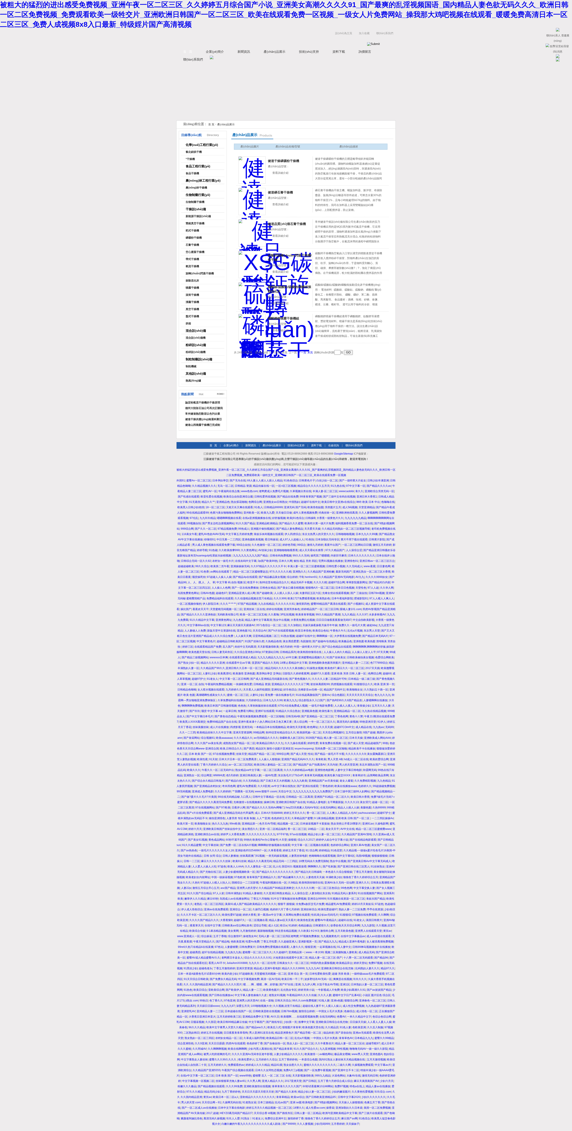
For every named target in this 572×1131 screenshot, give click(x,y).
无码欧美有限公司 (228, 614)
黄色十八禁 (356, 716)
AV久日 (275, 1016)
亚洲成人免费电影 (202, 791)
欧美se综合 (298, 1097)
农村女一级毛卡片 (223, 560)
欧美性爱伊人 (246, 1059)
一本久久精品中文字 (359, 1016)
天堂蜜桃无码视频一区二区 (226, 609)
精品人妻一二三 (252, 989)
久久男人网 (254, 1081)
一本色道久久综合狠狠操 (337, 871)
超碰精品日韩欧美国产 (230, 641)
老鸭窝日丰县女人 (232, 957)
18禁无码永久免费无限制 (314, 861)
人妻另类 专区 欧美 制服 (240, 818)
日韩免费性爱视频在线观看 (273, 946)
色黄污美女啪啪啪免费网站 (226, 512)
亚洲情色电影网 (324, 770)
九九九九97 (228, 1005)
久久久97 (362, 614)
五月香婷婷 (338, 1123)
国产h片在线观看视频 (281, 630)
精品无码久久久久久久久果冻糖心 (285, 668)
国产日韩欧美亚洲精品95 (321, 1097)
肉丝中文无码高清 (245, 646)
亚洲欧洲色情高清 (347, 512)
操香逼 (330, 1107)
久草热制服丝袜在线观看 (262, 705)
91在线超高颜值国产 (308, 695)
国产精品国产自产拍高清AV (309, 764)
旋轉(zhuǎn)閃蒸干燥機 (200, 273)
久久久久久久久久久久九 (260, 834)
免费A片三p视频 (293, 1070)
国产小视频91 (355, 603)
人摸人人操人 (333, 1005)
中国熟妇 (294, 502)
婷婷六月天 (195, 829)
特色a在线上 (357, 1086)
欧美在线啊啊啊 (237, 1048)
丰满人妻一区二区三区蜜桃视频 (306, 566)
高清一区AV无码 (270, 979)
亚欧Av (326, 695)
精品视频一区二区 (288, 823)
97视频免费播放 (309, 936)
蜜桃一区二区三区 (237, 695)
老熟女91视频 (277, 995)
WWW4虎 (219, 775)
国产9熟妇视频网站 (325, 1102)
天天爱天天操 (312, 528)
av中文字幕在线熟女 (283, 786)
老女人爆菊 (346, 780)
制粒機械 (191, 366)
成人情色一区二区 (367, 1011)
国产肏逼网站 (191, 737)
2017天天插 (372, 668)
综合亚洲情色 (185, 1043)
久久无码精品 (251, 780)
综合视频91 (208, 737)
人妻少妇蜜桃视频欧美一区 (239, 871)
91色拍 (309, 539)
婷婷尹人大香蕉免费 (233, 834)
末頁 (310, 352)
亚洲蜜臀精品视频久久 (311, 657)
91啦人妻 (324, 1000)
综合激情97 (235, 936)
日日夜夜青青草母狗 (236, 1032)
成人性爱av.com (315, 1107)
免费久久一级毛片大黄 (352, 625)
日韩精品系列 (288, 652)
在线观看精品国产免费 (207, 646)
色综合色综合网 (381, 1016)
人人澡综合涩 (354, 550)
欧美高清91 (224, 673)
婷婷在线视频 (274, 609)
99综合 (301, 544)
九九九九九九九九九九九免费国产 (313, 791)
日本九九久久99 (272, 700)
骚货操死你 (199, 577)
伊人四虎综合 (293, 534)
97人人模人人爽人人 (381, 598)
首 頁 (187, 51)
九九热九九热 (233, 952)
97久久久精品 (194, 1091)
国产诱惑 (249, 748)
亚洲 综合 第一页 (298, 973)
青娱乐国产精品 (375, 898)
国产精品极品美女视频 (272, 577)
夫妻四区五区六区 (310, 593)
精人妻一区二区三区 (336, 737)
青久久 (359, 491)
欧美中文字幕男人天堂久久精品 (225, 1027)
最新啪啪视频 (265, 930)
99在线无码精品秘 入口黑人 (234, 796)
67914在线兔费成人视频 (292, 705)
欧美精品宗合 (344, 963)
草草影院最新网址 (357, 582)
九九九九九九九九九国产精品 (251, 555)
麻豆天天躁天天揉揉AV (241, 625)
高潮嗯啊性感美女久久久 (211, 695)
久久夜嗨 (273, 614)
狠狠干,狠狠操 (286, 904)
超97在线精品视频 (213, 952)
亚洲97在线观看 (264, 711)
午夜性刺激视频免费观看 (252, 716)
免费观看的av (236, 1064)
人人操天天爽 (243, 636)
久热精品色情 (273, 641)
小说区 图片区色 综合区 (376, 995)
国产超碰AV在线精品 (324, 641)
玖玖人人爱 (233, 1118)
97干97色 (282, 834)
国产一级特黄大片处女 (352, 480)
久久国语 (210, 1022)
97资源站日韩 (270, 652)
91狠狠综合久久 (363, 684)
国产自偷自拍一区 (275, 1043)
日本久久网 (285, 560)
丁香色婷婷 (326, 786)
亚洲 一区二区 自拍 (192, 684)
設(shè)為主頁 (343, 33)
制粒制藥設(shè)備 (199, 359)
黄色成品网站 (216, 839)
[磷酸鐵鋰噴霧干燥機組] (252, 327)
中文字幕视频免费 (248, 979)
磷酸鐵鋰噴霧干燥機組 (283, 318)
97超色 (222, 866)
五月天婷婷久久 (217, 1064)
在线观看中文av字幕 (238, 662)
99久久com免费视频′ (304, 1000)
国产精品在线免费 (288, 496)
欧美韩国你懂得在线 (309, 652)
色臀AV (341, 1016)
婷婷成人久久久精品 (258, 1064)
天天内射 (332, 764)
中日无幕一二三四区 (229, 539)
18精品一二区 (316, 829)
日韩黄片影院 (377, 539)
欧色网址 (312, 727)
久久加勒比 (294, 625)
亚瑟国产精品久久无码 (265, 662)
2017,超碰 (212, 1113)
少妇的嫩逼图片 (341, 1091)
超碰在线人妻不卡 (313, 1005)
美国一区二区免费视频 (377, 1107)
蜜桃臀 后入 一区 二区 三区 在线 (272, 1075)
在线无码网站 (328, 807)
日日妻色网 (383, 566)
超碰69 (387, 673)
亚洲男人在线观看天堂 (368, 930)
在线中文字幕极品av (353, 936)
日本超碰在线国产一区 (238, 1011)
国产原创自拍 (343, 1032)
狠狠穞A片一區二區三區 (319, 587)
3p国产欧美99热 (268, 560)
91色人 (258, 507)
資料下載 (338, 51)
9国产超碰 (369, 732)
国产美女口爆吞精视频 (290, 587)
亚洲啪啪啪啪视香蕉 (286, 550)
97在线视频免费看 (224, 753)
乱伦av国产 (282, 1102)
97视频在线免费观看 (364, 914)
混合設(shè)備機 (196, 337)
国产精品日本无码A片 (375, 636)
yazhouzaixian (367, 812)
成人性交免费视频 (353, 1005)
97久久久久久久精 (280, 571)
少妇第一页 (290, 1022)
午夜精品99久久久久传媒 (302, 995)
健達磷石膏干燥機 (280, 192)
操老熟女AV (250, 936)
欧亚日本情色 (303, 630)
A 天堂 (283, 839)
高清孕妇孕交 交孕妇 (268, 673)
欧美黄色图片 (271, 989)
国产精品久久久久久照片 (227, 984)
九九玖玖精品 (208, 518)
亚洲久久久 (362, 882)
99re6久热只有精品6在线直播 (195, 946)
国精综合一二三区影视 (245, 882)
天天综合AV (260, 630)
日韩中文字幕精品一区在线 (268, 796)
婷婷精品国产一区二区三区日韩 (320, 609)
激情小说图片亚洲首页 (280, 748)
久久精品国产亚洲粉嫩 (320, 571)
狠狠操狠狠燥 (380, 855)
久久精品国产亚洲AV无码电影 (336, 577)
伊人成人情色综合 (192, 909)
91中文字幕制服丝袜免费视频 (288, 898)
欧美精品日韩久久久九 (270, 743)
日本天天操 (356, 737)
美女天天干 (332, 829)
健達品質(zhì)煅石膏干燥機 (287, 224)
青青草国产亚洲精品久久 (261, 877)
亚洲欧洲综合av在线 (207, 834)
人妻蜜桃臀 (231, 946)
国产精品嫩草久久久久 (291, 877)
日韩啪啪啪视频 (345, 534)
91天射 (213, 759)
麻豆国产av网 (349, 1118)
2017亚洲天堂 (293, 1081)
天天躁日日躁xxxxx (208, 1005)
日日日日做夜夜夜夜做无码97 (333, 619)
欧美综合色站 (321, 630)
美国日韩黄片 (374, 920)
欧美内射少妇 (230, 973)
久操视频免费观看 (362, 1064)
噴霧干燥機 (192, 287)
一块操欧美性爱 (242, 684)
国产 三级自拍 (358, 593)
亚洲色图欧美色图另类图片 (325, 662)
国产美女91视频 (197, 839)
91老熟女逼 (249, 1102)
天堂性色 (360, 587)
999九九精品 (322, 1075)
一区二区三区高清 (271, 770)
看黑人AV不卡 (216, 963)
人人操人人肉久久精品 (337, 652)
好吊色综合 (290, 689)
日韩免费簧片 (247, 946)
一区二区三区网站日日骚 (356, 544)
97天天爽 (382, 652)
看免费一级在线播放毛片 (279, 695)
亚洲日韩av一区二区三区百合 (377, 560)
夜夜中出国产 (332, 544)
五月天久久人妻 (381, 705)
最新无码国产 (344, 571)
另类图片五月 (333, 507)
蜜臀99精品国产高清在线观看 (328, 603)
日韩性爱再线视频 (265, 496)
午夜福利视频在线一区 (273, 882)
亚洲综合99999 (316, 898)
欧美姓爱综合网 (379, 759)
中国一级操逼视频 (222, 877)
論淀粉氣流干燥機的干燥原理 (202, 402)
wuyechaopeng (304, 748)
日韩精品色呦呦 (186, 689)
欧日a (283, 925)
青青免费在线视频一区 (333, 743)
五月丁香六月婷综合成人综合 (335, 1081)
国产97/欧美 (223, 807)
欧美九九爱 (267, 512)
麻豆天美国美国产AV (366, 1081)
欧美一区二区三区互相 (253, 614)
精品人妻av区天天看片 (282, 920)
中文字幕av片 (383, 1064)
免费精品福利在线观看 (219, 598)
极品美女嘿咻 (342, 1054)
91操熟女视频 (315, 668)
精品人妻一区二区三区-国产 (325, 957)
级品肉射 (328, 1032)
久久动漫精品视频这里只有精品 (253, 598)
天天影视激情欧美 (268, 646)
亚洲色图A (376, 1054)
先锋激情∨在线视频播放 (248, 802)
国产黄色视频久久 (300, 678)
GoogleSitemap (343, 453)
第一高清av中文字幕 (269, 914)
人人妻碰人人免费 (195, 630)
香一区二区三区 (316, 812)
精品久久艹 (208, 502)
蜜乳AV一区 (210, 491)
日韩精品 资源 (243, 485)
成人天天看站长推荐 (311, 550)
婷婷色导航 (289, 544)
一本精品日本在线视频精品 (270, 727)
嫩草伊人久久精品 (195, 898)
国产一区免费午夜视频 (317, 1070)
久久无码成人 (354, 566)
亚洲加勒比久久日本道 (349, 1107)
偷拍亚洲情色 (217, 818)
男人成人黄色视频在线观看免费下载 (213, 544)
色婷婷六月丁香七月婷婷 (284, 909)
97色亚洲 (229, 1000)
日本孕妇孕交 (220, 480)
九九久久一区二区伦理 (262, 963)
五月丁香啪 (220, 936)
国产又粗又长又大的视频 (275, 780)
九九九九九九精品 (355, 518)
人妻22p (186, 888)
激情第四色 (302, 603)
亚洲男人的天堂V (247, 888)
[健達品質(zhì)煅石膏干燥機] (252, 233)
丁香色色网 (341, 716)
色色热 (242, 705)
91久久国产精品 (245, 523)
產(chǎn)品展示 (274, 51)
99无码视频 (184, 791)
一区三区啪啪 (276, 716)
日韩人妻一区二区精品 (307, 1113)
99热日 (204, 1000)
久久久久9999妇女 (377, 577)
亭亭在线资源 (375, 909)
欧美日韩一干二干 (292, 979)
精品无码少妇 (212, 1091)
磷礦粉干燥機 (194, 237)
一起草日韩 (229, 711)
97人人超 (373, 587)
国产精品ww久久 (256, 1027)
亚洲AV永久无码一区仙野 (339, 882)
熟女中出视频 (281, 619)
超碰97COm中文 (344, 727)
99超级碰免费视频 (384, 786)
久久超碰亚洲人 (287, 941)
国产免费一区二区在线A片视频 (238, 845)
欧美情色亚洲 (305, 920)
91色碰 (213, 550)
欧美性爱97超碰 (231, 914)
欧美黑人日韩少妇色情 (190, 507)
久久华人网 (386, 587)
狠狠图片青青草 (291, 1027)
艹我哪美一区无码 (243, 791)
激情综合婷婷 (307, 1011)
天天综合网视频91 (333, 732)
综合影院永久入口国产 (312, 700)
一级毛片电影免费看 (321, 705)
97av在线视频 (298, 834)
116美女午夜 (189, 534)
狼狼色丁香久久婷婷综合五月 (360, 877)
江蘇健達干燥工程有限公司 (232, 37)
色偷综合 (349, 1011)
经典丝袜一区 (327, 512)
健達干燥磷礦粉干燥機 (283, 161)
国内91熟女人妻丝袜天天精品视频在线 (342, 1059)
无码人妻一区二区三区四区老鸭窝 (279, 936)
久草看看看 (275, 850)
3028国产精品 (313, 737)
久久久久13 (352, 802)
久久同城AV (199, 1048)
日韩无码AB (293, 716)
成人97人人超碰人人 (292, 539)
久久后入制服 (375, 1027)
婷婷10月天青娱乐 (363, 904)
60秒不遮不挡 (234, 839)
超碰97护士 (199, 678)
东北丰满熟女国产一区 (372, 764)
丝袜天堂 (241, 753)
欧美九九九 (290, 700)
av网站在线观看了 (221, 571)
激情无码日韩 (370, 1075)
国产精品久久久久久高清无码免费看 (210, 802)
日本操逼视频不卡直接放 (315, 823)
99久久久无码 (301, 555)
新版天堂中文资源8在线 (221, 630)
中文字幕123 (218, 625)
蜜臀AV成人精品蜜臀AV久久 (203, 957)
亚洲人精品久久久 (272, 1081)
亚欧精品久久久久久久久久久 (257, 1097)
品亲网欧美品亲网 (378, 775)
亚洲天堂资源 (244, 968)
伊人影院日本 (211, 603)
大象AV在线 (354, 1075)
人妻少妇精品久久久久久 (288, 1054)
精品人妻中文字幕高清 (258, 619)
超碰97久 (239, 920)
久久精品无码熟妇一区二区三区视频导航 (346, 528)
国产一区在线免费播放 (245, 587)
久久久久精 (320, 582)
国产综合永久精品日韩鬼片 (208, 780)
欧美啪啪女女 (355, 689)
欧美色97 (330, 668)
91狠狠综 (345, 914)
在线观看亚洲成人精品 (242, 657)
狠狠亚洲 (310, 946)
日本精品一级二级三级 (361, 678)
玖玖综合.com (382, 1091)
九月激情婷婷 (248, 930)
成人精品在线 (363, 727)
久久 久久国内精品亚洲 (197, 984)
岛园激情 (305, 641)
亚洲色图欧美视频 (252, 539)
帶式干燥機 (192, 259)
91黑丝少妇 (191, 968)
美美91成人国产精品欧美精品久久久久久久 (250, 904)
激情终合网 (327, 930)
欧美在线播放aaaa (345, 786)
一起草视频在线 (326, 946)
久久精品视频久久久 (204, 485)
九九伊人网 (308, 984)
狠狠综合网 (351, 1000)
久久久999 (279, 598)
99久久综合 (202, 566)
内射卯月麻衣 (339, 555)
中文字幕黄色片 (206, 641)
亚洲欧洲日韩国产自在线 (290, 802)
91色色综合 (291, 480)
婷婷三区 (187, 646)
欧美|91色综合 (295, 518)
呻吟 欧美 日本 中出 (368, 502)
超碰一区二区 (380, 802)
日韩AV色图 (207, 593)
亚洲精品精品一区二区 (347, 711)
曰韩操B (310, 518)
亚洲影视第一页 (307, 941)
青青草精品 (283, 1097)
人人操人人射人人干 (364, 652)
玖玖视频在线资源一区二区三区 (346, 898)
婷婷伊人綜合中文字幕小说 (332, 839)
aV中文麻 (291, 657)
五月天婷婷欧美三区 (229, 1016)
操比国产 (186, 609)
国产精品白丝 (233, 780)
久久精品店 (332, 1027)
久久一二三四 (187, 732)
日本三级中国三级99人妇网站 (352, 791)
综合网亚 (206, 775)
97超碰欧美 (246, 973)
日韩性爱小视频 (335, 566)
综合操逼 (206, 936)
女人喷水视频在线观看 (211, 689)
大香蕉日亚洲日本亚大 (202, 1016)
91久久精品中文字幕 (202, 619)
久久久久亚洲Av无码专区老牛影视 (252, 1054)
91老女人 (212, 678)
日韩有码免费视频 (280, 555)
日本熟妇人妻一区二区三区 (367, 984)
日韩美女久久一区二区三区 (293, 963)
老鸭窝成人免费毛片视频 (273, 491)
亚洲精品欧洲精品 (267, 523)
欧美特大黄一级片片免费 (319, 523)
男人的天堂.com (190, 1102)
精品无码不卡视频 (301, 582)
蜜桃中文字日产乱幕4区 (347, 995)
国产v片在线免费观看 (199, 812)
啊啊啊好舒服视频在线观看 (274, 845)
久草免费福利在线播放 (231, 700)
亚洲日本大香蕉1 (367, 496)
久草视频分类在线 (300, 491)
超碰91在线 (345, 920)
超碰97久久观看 (320, 673)
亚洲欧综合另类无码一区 (379, 491)
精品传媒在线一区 (263, 485)
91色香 (204, 571)
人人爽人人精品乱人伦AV (342, 812)
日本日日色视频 (344, 587)
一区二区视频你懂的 (189, 603)
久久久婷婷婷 (223, 791)
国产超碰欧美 (265, 593)
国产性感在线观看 (188, 496)
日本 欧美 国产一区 (200, 753)
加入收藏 (364, 33)
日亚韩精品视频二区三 (266, 636)
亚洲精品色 (223, 502)
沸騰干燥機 (192, 302)
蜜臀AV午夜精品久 (326, 920)
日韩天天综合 (283, 1000)
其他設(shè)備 (196, 373)
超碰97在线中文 (310, 502)
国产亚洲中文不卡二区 (345, 1070)
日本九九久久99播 (367, 534)
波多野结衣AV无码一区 (318, 979)
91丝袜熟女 (378, 866)
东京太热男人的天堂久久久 (318, 534)
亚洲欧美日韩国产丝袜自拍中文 (222, 829)
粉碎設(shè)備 (196, 345)
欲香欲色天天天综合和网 (345, 925)
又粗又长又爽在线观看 (239, 507)
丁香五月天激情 (362, 871)
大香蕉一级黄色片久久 (330, 518)
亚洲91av (368, 823)
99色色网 (346, 888)
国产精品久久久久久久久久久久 (275, 871)
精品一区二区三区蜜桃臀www (373, 829)
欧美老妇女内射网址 (198, 877)
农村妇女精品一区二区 (228, 1038)
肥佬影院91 (361, 598)
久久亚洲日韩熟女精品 (276, 893)
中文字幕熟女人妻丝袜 (194, 1059)
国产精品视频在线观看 (211, 1086)
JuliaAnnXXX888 (237, 963)
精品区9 (260, 748)
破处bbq (372, 625)
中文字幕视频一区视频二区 (198, 1081)
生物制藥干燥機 (195, 202)
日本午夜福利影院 (342, 598)
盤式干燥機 (192, 316)
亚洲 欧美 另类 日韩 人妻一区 (349, 673)
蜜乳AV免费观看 (246, 786)
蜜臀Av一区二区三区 (198, 480)
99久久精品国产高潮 (328, 614)
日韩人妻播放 (231, 855)
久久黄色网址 (249, 550)
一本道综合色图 (308, 1059)
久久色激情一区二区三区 (266, 544)
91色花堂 (336, 850)
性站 (310, 753)
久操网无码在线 (231, 1102)
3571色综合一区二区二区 (271, 625)
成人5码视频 (349, 507)
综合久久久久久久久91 (257, 957)
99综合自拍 (243, 544)
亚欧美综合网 (216, 989)
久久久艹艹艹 (228, 603)
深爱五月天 (243, 1005)
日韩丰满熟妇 (233, 893)
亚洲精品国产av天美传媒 (323, 780)
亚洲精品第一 (250, 823)
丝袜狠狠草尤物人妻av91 (231, 1081)
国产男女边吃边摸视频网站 (218, 523)
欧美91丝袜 (239, 861)
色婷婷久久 (365, 786)
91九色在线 (338, 485)
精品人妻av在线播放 (378, 1086)
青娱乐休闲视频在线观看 (268, 534)
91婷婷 (292, 925)
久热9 (195, 882)
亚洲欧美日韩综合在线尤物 (337, 968)
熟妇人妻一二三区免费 (352, 909)
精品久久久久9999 (293, 968)
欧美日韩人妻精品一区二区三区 (273, 764)
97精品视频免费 (227, 528)
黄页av (387, 930)
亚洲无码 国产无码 (295, 507)
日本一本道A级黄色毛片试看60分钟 (199, 973)
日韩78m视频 (376, 593)
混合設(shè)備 (196, 330)
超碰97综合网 (336, 582)
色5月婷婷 (286, 646)
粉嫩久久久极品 (187, 1086)
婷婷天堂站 (360, 963)
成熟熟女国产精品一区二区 (239, 743)
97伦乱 (194, 518)
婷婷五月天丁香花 (293, 850)
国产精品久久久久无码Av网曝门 (265, 807)
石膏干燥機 (192, 244)
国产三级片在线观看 (371, 1113)
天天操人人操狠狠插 (351, 1102)
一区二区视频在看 (257, 920)
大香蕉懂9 (226, 920)
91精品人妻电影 (316, 802)
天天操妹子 (352, 1123)
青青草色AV (346, 1038)
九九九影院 (368, 925)
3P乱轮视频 (287, 614)
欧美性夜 (202, 759)
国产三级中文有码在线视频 (339, 496)
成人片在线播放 (219, 727)
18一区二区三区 (215, 507)
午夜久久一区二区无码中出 (218, 770)
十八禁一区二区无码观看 (358, 957)
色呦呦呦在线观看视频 (322, 855)
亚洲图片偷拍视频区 (263, 528)
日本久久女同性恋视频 (268, 1070)
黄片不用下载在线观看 (354, 539)
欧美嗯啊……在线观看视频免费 (299, 1016)
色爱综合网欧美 (384, 657)
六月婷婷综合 (254, 700)
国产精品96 (381, 957)
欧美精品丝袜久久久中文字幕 (214, 732)
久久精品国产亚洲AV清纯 (356, 834)
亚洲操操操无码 (240, 566)
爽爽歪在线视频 (342, 979)
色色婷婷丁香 (255, 1043)
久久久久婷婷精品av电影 (298, 770)
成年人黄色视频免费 (305, 512)
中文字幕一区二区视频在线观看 (310, 845)
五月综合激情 (354, 732)
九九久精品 (348, 614)
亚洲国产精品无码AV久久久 (297, 759)
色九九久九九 (382, 695)
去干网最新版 (335, 802)
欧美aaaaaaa (224, 737)
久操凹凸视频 (260, 909)
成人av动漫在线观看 (378, 936)
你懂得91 (209, 539)
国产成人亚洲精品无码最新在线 (269, 678)
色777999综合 (379, 662)
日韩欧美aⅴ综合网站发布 (237, 925)
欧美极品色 (345, 641)
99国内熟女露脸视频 (322, 963)
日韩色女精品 (268, 587)
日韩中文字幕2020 (349, 1097)
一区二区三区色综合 (327, 888)
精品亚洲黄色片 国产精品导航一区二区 (298, 1032)
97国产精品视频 (247, 603)
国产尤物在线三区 (210, 871)
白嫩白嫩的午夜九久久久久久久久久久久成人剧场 (251, 1123)
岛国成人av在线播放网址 (234, 898)
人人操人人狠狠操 (269, 759)
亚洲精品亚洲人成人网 (241, 593)
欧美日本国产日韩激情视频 (220, 705)
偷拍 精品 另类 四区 (305, 560)
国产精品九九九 (327, 941)
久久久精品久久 (243, 737)
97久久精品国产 (335, 550)
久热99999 (379, 807)
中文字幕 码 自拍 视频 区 (231, 582)
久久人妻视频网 (368, 512)
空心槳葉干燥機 (195, 252)
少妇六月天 (386, 1081)
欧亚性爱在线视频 (211, 496)
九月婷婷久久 (234, 689)
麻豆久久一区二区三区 (350, 668)
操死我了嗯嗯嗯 (320, 555)
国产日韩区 (309, 1081)
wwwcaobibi (346, 491)
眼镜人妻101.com (350, 609)
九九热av (378, 727)
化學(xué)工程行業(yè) (202, 145)
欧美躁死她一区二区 (309, 732)
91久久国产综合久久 (306, 1048)
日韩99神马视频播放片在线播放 (371, 946)
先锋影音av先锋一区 (310, 689)
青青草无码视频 (313, 775)
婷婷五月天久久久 (294, 812)
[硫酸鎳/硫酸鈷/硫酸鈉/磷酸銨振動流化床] (252, 296)
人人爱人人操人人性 (204, 866)
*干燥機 (190, 159)
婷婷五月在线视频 (211, 1032)
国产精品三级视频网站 (195, 657)
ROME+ (220, 394)
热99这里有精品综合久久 (274, 582)
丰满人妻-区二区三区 (325, 491)
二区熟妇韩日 (191, 1032)
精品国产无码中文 (334, 689)
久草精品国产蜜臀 (302, 818)
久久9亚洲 (264, 786)
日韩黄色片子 (307, 480)
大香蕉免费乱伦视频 (303, 619)
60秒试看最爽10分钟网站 (318, 1086)
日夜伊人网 (238, 807)
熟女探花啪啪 (239, 502)
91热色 (188, 989)
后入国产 (228, 646)
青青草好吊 (359, 775)
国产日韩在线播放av (221, 995)
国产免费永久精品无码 (223, 979)
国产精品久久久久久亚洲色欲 (198, 614)
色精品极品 (305, 925)
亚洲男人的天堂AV (248, 1000)
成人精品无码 (366, 952)
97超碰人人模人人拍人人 (215, 882)
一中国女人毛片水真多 (329, 1011)
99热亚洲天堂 (368, 721)
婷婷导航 (202, 550)
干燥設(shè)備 (196, 209)
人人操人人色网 (221, 587)
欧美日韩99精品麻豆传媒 (232, 1022)
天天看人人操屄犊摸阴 (256, 689)
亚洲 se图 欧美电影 (301, 1102)
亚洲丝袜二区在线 (254, 609)
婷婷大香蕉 (249, 914)
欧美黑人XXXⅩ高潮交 (193, 721)
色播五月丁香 (372, 1102)
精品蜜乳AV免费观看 (338, 904)
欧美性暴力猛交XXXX (337, 775)
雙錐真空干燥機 (195, 223)
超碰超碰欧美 (186, 566)
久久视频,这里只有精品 (287, 1005)
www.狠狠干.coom (266, 791)
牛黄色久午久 (338, 630)
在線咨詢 (333, 445)
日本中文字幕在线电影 (231, 1107)
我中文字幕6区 (346, 855)
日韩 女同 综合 (212, 855)
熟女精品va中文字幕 (247, 770)
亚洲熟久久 (299, 571)
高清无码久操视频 (347, 721)
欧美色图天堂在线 (199, 652)
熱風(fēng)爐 (193, 380)
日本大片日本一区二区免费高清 (238, 759)
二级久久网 (344, 1064)
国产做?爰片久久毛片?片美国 (199, 796)
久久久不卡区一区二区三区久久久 (201, 914)
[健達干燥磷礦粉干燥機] (252, 170)
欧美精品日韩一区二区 (279, 1038)
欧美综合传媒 (197, 930)
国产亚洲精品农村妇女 (207, 786)
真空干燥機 (192, 309)
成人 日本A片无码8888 (268, 812)
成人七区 (273, 925)
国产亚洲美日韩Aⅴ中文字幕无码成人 (369, 861)
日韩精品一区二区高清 (299, 796)
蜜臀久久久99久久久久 (223, 1059)
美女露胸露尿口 (376, 753)
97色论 (219, 946)
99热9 (247, 839)
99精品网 (258, 732)
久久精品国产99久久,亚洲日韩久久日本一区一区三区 (232, 668)
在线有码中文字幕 (246, 560)
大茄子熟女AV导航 (328, 984)
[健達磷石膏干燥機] (252, 201)
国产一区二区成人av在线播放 (199, 1107)
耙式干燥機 (192, 230)
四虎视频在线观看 (341, 684)
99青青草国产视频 (311, 496)
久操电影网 (381, 823)
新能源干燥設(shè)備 (198, 216)
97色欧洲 (239, 877)
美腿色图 (365, 807)
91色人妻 (345, 1027)
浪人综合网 (300, 721)
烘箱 (188, 323)
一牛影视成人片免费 (327, 989)
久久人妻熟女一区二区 (258, 866)
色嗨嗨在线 (388, 502)
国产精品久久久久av (379, 485)
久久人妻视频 (305, 1123)
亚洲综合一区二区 (240, 909)
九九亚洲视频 (328, 1048)
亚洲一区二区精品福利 (272, 829)
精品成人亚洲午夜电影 (352, 941)
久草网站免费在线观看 (296, 914)
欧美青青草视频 (305, 614)
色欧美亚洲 (237, 941)
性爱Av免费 (252, 941)
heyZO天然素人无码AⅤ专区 (302, 807)
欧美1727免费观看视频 (301, 598)
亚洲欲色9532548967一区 (251, 850)
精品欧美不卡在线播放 (361, 748)
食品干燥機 (192, 173)
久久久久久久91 (285, 603)
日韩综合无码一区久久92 (196, 560)
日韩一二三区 (192, 861)
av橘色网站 (326, 1054)
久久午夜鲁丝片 (324, 1043)
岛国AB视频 (363, 855)
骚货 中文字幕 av (211, 711)
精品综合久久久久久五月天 (313, 485)
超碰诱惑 (195, 952)
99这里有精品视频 (286, 930)
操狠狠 (292, 839)
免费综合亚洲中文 (275, 1118)
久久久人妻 (324, 995)
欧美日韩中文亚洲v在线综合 (338, 502)
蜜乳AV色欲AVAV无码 (211, 534)
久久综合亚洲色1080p (247, 652)
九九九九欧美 (299, 780)
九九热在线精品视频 (374, 711)
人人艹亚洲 (263, 818)
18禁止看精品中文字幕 (293, 662)
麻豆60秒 (212, 898)
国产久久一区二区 (205, 528)
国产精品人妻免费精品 (289, 528)
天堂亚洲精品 (367, 507)
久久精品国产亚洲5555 (206, 1070)
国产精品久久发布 (286, 1091)
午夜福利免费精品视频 (218, 684)
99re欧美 (234, 823)
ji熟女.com (192, 1000)
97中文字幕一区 (355, 485)
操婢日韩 (269, 802)
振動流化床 (192, 280)
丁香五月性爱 (269, 941)
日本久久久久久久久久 (361, 555)
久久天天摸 (326, 727)
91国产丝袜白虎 (254, 641)
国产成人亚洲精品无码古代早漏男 (233, 812)
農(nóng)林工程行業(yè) (203, 180)
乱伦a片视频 (354, 630)
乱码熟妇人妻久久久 (367, 968)
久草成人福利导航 (254, 1038)
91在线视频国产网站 (370, 893)
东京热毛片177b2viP (290, 775)
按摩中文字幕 (306, 1022)
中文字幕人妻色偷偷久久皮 (251, 995)
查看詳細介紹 (280, 172)
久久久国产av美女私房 (208, 743)
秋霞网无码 (369, 770)
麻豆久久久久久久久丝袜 (216, 861)
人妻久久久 (297, 946)
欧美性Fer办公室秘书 (265, 839)
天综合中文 (285, 791)
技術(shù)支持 (309, 51)
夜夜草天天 (196, 925)
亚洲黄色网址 (224, 619)
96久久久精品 (197, 1027)
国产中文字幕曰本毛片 (199, 716)
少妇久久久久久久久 (374, 1097)
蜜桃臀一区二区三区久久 (257, 952)
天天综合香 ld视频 (264, 1113)
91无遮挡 (194, 502)
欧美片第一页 (185, 823)
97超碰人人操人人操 (219, 577)
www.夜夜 (370, 566)
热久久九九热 (220, 823)
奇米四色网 (229, 786)
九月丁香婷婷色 (231, 1091)
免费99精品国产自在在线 (222, 721)
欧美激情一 (311, 1054)
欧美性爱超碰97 (327, 909)
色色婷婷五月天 (280, 818)
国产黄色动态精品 (225, 716)
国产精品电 (222, 941)
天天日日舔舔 (216, 1043)
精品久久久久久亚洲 (213, 662)
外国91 (181, 480)
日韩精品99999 (273, 507)
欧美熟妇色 (323, 598)
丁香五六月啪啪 (260, 898)
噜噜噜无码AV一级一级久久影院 (368, 1048)
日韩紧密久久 (321, 925)
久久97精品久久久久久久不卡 (268, 566)
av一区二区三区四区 (240, 764)
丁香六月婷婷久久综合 (213, 764)
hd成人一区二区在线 (356, 759)
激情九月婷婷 (315, 544)
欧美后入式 (274, 1027)
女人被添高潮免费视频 (380, 941)
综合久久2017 (306, 839)
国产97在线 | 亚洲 (290, 984)
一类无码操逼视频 (276, 855)
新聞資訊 (244, 51)
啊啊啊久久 (314, 866)
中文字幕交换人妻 (364, 888)
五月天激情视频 (376, 1059)
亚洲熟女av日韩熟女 (275, 502)
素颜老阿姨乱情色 (191, 1118)
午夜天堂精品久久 (204, 941)
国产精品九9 (302, 871)
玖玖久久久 (360, 979)
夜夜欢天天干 (201, 609)
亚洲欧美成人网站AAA (377, 737)
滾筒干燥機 (192, 294)
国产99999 (289, 1123)
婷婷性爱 (312, 743)
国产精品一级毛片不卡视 (329, 753)
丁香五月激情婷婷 (224, 968)
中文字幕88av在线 (198, 625)
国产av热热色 (189, 850)
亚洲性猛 (276, 689)
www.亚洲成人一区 (188, 936)
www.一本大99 (315, 952)
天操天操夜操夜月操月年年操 (320, 625)
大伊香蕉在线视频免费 (347, 636)
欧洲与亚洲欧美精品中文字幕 (339, 1113)
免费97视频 (375, 963)
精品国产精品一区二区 (261, 753)
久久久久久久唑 (304, 888)
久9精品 (293, 882)
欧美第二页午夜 (219, 566)
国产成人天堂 (356, 743)
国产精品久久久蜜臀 (291, 523)
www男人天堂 (360, 1054)
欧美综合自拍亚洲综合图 (238, 496)
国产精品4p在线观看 (245, 577)
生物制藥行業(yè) (198, 195)
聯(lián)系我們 (384, 33)
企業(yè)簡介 (215, 51)
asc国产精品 (228, 888)
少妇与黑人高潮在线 (260, 1048)
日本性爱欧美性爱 (320, 973)
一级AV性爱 (270, 775)
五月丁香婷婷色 (288, 1059)
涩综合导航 (260, 925)
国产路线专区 (274, 1022)
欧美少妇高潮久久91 (353, 989)
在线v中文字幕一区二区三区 (197, 1075)
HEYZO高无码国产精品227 (236, 1113)
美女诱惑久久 (250, 829)
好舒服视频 (279, 518)
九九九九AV (313, 968)
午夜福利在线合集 (229, 491)
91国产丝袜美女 (336, 657)
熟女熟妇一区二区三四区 (199, 1038)
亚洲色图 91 (244, 630)
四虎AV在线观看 (235, 1043)
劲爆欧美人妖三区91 (292, 737)
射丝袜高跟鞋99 (320, 684)
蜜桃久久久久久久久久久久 (320, 1064)
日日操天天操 (358, 1022)
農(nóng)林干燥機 (196, 187)
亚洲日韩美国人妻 (250, 775)
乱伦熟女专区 (289, 989)
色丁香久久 (216, 1000)
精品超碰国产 (373, 743)
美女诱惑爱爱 (291, 641)
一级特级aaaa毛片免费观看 (368, 973)
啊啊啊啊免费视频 (192, 705)
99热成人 (243, 528)
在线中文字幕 (213, 925)
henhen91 (311, 577)
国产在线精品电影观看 (362, 839)
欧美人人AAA (235, 866)
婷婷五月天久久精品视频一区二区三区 (269, 1107)
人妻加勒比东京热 (319, 893)
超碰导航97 (373, 1043)
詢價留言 (365, 51)
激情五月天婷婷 (382, 544)
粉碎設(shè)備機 (196, 352)
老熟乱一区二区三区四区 (209, 904)
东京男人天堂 (372, 630)
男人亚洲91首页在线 (261, 1032)
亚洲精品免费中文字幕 (255, 1016)
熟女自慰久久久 (293, 1064)
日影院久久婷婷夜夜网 (295, 673)
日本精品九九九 (363, 1038)
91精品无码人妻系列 (344, 893)
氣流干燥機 (192, 266)
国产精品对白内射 (379, 582)
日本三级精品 (266, 1102)
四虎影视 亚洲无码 (241, 727)
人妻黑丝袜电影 (298, 855)
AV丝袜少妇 (265, 550)
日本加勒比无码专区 (327, 539)
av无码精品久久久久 (266, 737)
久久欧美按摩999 (229, 550)
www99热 (245, 1075)
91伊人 (381, 721)
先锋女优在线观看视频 (335, 593)
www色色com (249, 491)
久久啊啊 (383, 914)
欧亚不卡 (252, 582)
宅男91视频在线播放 (330, 560)
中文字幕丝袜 (211, 845)
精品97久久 (388, 968)
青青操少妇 (363, 705)
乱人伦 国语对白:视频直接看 (290, 866)
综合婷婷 (292, 577)
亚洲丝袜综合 (309, 909)
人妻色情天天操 (315, 877)
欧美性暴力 (325, 711)
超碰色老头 (205, 968)
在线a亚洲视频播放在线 (256, 518)
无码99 (389, 727)
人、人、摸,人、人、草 (201, 582)
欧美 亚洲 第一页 (384, 684)
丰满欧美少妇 (334, 877)
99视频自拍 (194, 523)
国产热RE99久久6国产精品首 (344, 700)
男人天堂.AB (335, 759)
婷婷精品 (324, 850)
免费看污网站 (246, 711)
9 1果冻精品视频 (324, 818)
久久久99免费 (234, 1086)
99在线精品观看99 (197, 512)
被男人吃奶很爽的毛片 (217, 1054)
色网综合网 (255, 502)
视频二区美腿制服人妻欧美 (341, 952)
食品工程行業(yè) (198, 166)
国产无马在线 (238, 480)
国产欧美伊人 (234, 989)
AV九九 (359, 577)
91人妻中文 (344, 946)
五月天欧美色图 (344, 930)
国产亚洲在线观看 (307, 786)
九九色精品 (384, 780)
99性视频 (342, 1048)
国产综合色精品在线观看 (336, 646)
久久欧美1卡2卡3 (308, 930)
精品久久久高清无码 (260, 861)
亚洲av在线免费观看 (216, 909)
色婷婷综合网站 (339, 845)
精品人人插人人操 (348, 807)
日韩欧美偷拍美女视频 (360, 657)
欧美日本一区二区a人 (226, 1097)
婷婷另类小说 (306, 989)
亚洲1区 (345, 984)
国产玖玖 (194, 711)
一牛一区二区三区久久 (322, 721)
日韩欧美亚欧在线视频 (266, 1011)
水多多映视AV (377, 614)
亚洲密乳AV (188, 1011)
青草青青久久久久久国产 (286, 1086)
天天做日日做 (284, 512)
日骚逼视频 (197, 1022)
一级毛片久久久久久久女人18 (216, 850)
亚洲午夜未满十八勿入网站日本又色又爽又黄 (265, 721)
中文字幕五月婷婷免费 (239, 534)
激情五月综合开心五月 (205, 888)
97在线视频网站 (204, 807)
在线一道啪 (266, 1000)
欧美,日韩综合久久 (231, 748)
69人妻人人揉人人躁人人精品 (264, 480)
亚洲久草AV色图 (360, 845)
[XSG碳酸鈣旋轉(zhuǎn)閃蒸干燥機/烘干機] (252, 264)
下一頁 (302, 352)
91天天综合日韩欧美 (196, 979)
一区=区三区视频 (286, 485)
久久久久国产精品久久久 (204, 920)
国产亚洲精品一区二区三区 (317, 716)
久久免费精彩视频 (365, 780)
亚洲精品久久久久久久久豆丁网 (290, 684)
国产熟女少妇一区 (188, 662)
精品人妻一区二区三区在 (350, 1043)
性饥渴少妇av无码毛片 (324, 914)
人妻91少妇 (209, 673)
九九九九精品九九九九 (270, 657)
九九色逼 (238, 619)
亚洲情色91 (351, 560)
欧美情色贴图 (315, 507)
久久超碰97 (280, 952)
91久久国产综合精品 (199, 893)
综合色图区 (338, 695)
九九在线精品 (266, 603)
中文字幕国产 (257, 1022)
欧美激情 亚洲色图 (244, 673)
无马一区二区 (225, 485)
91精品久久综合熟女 (288, 711)
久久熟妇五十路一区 (376, 689)
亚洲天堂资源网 (242, 732)
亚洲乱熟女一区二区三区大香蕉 (372, 571)
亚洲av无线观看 (362, 1032)
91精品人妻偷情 (252, 893)
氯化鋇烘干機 (194, 151)
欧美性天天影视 (296, 727)
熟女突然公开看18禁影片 (346, 823)
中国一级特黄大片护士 (307, 646)
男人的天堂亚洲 (348, 764)
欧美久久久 (193, 770)
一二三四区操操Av (382, 818)
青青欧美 (320, 759)
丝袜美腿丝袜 (201, 727)
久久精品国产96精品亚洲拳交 (276, 888)
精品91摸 (276, 1064)
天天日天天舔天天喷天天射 (258, 1091)
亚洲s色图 (337, 1000)
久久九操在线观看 (295, 743)
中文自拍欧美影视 (363, 619)
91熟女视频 (288, 636)
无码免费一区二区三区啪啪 (331, 748)
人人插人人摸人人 (345, 705)
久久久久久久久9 (355, 753)
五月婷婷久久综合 (266, 1059)
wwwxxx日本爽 (219, 657)
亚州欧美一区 (252, 512)
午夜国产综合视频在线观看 (238, 1070)
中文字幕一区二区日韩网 (234, 678)
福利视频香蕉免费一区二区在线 (354, 523)
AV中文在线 (347, 829)
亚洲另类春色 (292, 609)
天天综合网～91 (211, 1102)
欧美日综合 (200, 989)
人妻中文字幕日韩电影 (348, 770)
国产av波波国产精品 (379, 989)
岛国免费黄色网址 (188, 593)
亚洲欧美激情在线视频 (257, 1086)
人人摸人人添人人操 (286, 593)
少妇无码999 (322, 1123)
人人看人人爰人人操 (379, 1022)
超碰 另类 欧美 (341, 973)
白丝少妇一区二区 (327, 480)
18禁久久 (298, 1107)
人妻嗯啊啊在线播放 (375, 700)
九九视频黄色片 (330, 936)
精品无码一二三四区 (285, 861)
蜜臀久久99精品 (384, 1038)
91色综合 (364, 1118)
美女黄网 (233, 930)
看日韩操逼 (271, 539)
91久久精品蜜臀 (191, 845)
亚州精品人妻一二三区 (355, 662)
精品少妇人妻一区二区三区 (324, 834)
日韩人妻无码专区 (222, 652)
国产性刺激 (329, 866)
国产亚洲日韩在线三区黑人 (353, 866)
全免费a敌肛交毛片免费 (310, 904)
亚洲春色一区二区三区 (372, 1000)
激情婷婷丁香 (296, 1118)
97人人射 (218, 893)
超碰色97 (221, 593)
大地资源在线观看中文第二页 (290, 957)
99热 (385, 743)
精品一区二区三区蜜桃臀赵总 (250, 571)
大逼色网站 (338, 1075)
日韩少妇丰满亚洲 (378, 480)
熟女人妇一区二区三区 (300, 1043)
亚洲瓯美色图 (310, 711)
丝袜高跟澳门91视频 (252, 855)
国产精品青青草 (282, 1048)
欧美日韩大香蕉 (360, 796)
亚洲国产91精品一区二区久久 (331, 796)
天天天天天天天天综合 (359, 695)
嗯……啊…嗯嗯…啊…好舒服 (260, 984)
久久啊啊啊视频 (217, 1048)
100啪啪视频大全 (261, 1005)
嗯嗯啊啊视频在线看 (229, 518)
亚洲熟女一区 (192, 775)
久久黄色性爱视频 (362, 1091)
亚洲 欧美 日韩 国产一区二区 (352, 818)
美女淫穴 (365, 802)
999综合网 (187, 528)
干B (301, 577)
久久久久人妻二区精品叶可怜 (329, 678)
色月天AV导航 (267, 823)
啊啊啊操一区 (325, 636)
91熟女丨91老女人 (252, 1118)
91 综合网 (312, 850)
